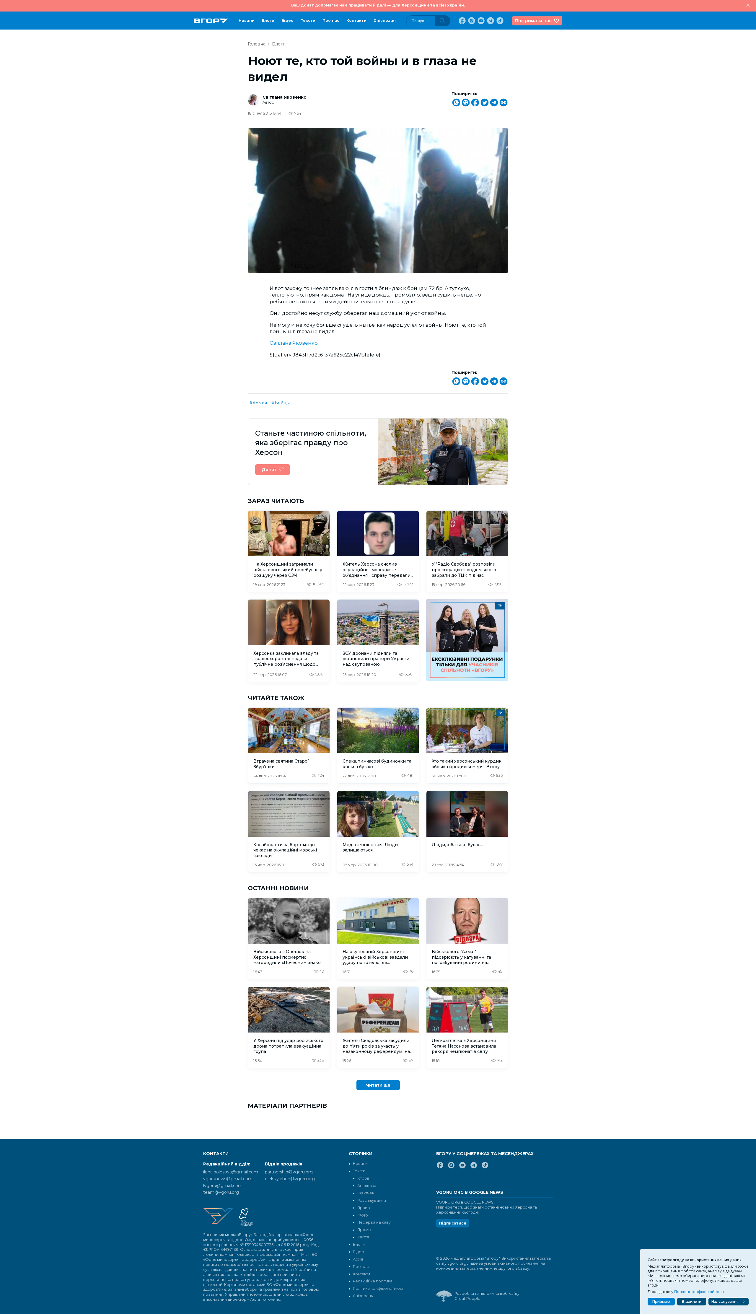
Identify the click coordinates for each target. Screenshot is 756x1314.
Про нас (330, 20)
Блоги (268, 20)
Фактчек (365, 1193)
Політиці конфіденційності (699, 1291)
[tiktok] (499, 21)
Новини (247, 20)
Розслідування (371, 1200)
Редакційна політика (372, 1281)
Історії (363, 1178)
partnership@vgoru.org (289, 1172)
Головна (256, 44)
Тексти (308, 20)
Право (363, 1208)
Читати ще (378, 1085)
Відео (287, 20)
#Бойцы (281, 403)
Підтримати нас (533, 20)
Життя (363, 1237)
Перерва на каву (374, 1222)
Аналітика (366, 1185)
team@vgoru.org (221, 1192)
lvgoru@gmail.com (222, 1185)
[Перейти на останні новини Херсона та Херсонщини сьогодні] (211, 21)
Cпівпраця (385, 20)
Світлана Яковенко (285, 97)
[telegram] (490, 21)
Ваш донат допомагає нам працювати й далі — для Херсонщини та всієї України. (378, 5)
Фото (362, 1215)
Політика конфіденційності (378, 1288)
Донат (269, 469)
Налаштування (725, 1301)
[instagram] (471, 21)
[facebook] (461, 21)
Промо (364, 1229)
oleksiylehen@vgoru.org (290, 1178)
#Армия (258, 403)
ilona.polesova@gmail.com (230, 1172)
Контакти (356, 20)
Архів (358, 1259)
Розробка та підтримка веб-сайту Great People (486, 1296)
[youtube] (480, 21)
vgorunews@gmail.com (227, 1178)
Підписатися (452, 1223)
